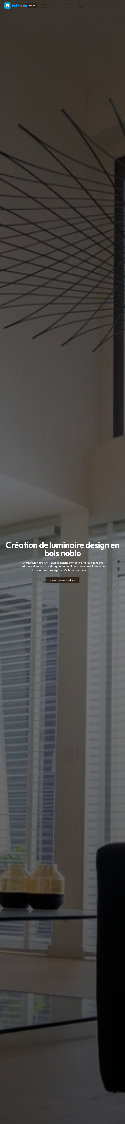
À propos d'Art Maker (85, 5)
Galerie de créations (44, 5)
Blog (104, 5)
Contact (114, 5)
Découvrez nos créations (62, 580)
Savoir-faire (67, 5)
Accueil (32, 5)
